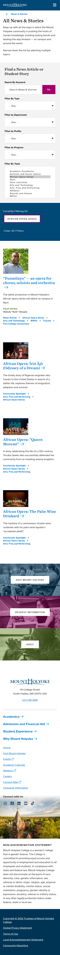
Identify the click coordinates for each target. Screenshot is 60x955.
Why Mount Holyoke (18, 739)
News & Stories (19, 14)
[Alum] (30, 179)
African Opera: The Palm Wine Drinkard (29, 513)
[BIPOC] (30, 196)
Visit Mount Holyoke (14, 753)
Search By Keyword (15, 82)
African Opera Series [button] (22, 218)
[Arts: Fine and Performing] (30, 187)
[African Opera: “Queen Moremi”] (15, 426)
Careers (7, 776)
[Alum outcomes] (30, 182)
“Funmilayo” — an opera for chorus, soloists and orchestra (29, 280)
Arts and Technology (14, 320)
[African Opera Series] (30, 176)
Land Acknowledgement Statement (23, 939)
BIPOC (34, 320)
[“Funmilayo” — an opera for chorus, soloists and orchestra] (15, 261)
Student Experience (18, 731)
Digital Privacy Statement (17, 927)
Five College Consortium (16, 323)
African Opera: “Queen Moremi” (23, 441)
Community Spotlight (14, 393)
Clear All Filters (14, 230)
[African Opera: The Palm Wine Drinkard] (15, 498)
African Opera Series (33, 317)
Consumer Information (15, 787)
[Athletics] (30, 190)
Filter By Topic (12, 163)
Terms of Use (10, 933)
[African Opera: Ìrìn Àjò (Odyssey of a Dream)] (15, 350)
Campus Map (10, 782)
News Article (10, 317)
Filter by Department (16, 114)
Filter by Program (14, 147)
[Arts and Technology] (30, 185)
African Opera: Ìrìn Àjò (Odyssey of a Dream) (23, 365)
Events (7, 759)
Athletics (8, 770)
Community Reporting (15, 945)
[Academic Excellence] (30, 171)
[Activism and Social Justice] (30, 174)
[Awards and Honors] (30, 193)
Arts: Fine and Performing (16, 396)
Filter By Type (12, 98)
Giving (6, 747)
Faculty (47, 320)
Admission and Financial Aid (24, 724)
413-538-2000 (30, 700)
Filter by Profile (13, 131)
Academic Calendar (14, 764)
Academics (11, 716)
